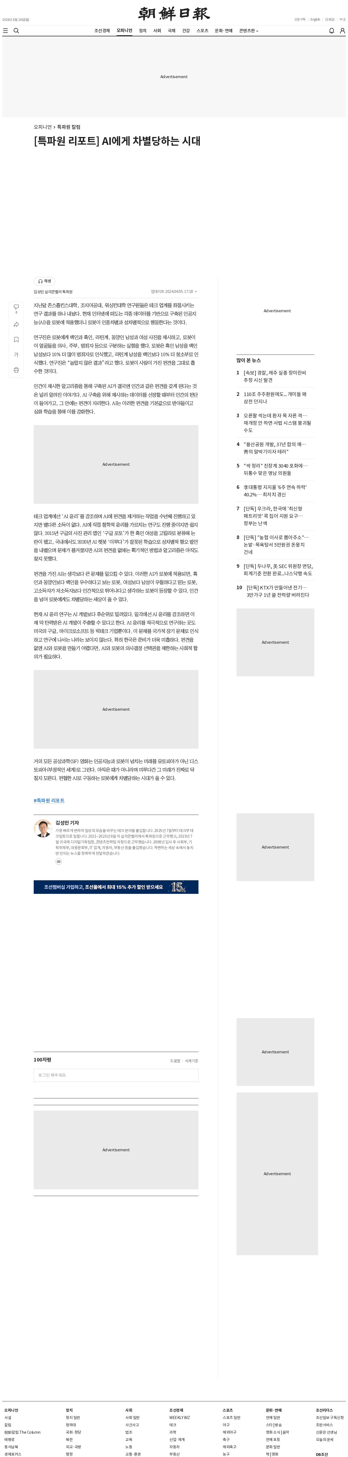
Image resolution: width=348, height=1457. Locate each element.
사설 (7, 1417)
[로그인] (342, 30)
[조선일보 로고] (174, 12)
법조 (128, 1432)
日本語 (330, 19)
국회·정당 (73, 1432)
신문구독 (300, 19)
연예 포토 (273, 1439)
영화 (275, 1454)
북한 (69, 1439)
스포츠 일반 (231, 1417)
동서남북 (11, 1447)
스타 (269, 1425)
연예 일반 (273, 1417)
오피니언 (43, 127)
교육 (128, 1439)
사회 (128, 1410)
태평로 (9, 1439)
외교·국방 (73, 1447)
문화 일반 (273, 1447)
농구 (226, 1454)
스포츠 (228, 1410)
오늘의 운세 (325, 1439)
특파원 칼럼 (68, 127)
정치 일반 (73, 1417)
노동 (128, 1447)
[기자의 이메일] (58, 863)
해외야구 (229, 1432)
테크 (172, 1425)
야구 (226, 1425)
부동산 (174, 1454)
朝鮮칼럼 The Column (22, 1432)
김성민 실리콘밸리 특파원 (53, 291)
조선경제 (176, 1410)
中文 (343, 19)
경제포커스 (12, 1454)
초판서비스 (324, 1425)
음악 (285, 1432)
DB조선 (322, 1454)
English (315, 19)
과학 (172, 1432)
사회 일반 (132, 1417)
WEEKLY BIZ (179, 1417)
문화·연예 (274, 1410)
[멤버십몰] (116, 887)
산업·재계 (177, 1439)
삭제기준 (191, 1061)
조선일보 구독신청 (330, 1417)
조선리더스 (324, 1410)
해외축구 (229, 1447)
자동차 (174, 1447)
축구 (226, 1439)
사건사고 (132, 1425)
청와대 (71, 1425)
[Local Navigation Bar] (5, 30)
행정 (69, 1454)
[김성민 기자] (43, 828)
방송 (278, 1425)
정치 (69, 1410)
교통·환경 (133, 1454)
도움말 (175, 1061)
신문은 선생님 (326, 1432)
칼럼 (7, 1425)
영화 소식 (273, 1432)
